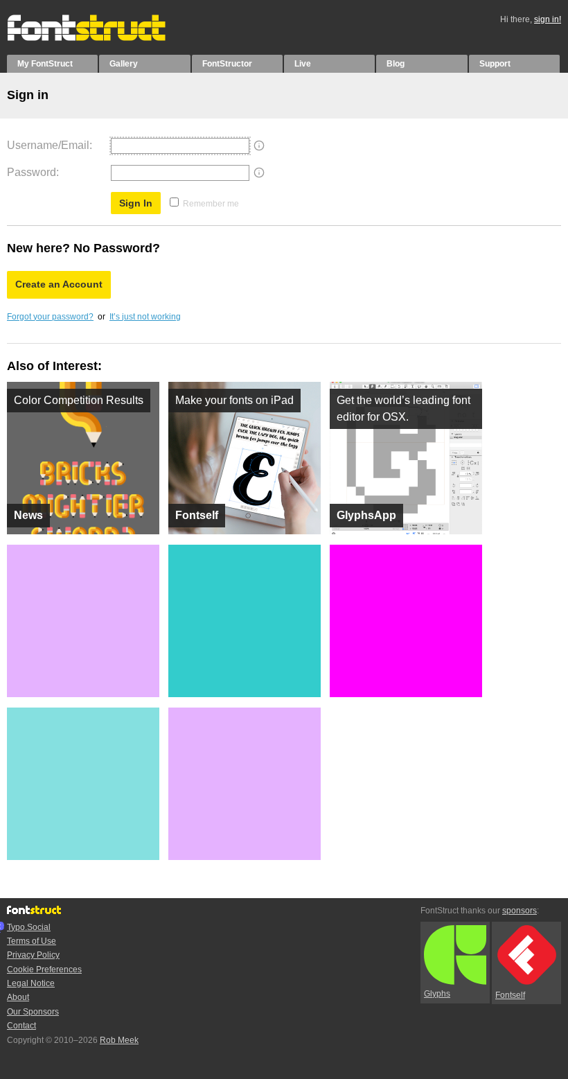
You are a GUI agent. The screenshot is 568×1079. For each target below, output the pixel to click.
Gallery (123, 64)
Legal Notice (31, 983)
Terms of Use (31, 941)
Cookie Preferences (44, 969)
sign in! (547, 19)
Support (495, 64)
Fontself (510, 995)
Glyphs (437, 994)
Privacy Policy (33, 955)
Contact (21, 1025)
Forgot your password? (50, 317)
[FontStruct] (101, 38)
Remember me (211, 204)
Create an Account (59, 284)
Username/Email (48, 145)
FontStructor (227, 64)
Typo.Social (29, 927)
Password (31, 172)
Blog (396, 64)
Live (302, 64)
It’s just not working (145, 317)
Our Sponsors (33, 1012)
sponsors (519, 910)
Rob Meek (119, 1040)
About (18, 997)
